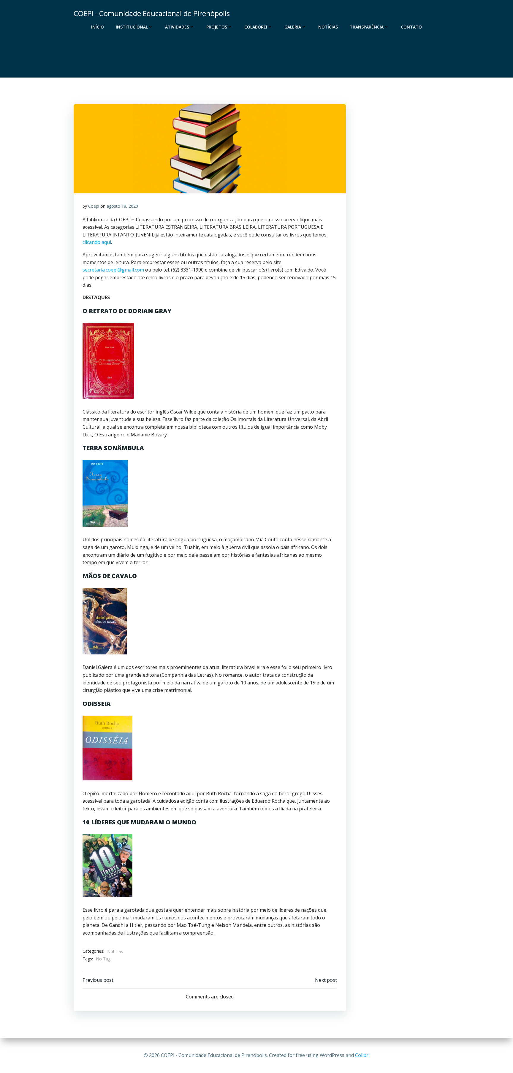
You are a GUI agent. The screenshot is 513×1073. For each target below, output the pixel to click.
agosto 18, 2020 (122, 206)
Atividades (177, 27)
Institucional (132, 27)
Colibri (362, 1055)
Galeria (292, 27)
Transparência (367, 27)
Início (97, 27)
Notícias (328, 27)
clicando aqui (97, 242)
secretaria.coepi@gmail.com (113, 269)
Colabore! (255, 27)
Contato (411, 27)
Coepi (93, 206)
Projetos (216, 27)
